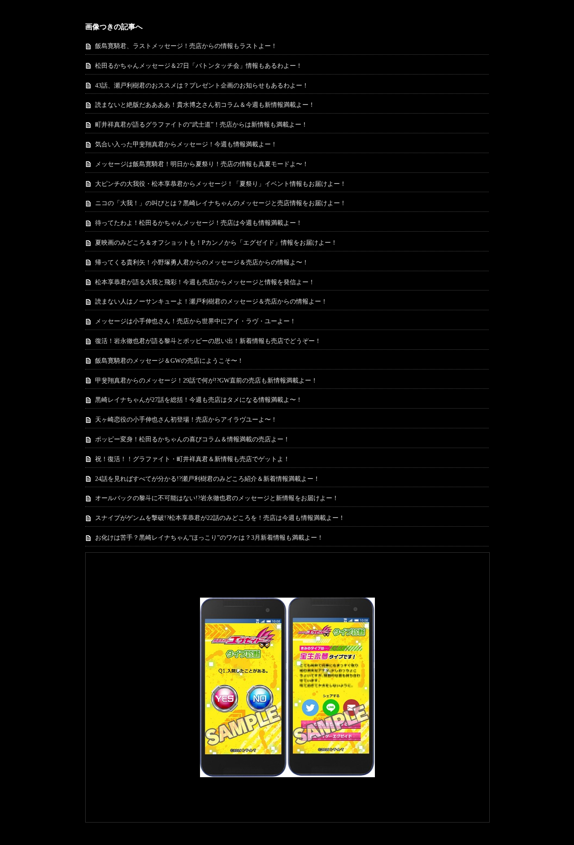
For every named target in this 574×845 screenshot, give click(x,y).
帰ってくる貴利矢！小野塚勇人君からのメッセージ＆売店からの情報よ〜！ (202, 262)
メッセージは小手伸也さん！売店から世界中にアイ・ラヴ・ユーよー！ (195, 321)
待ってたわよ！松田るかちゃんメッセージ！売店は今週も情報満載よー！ (198, 223)
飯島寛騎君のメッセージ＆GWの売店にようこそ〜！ (169, 360)
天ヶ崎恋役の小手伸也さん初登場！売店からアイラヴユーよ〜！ (186, 419)
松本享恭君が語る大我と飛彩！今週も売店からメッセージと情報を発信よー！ (205, 282)
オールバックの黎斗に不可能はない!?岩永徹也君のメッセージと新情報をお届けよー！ (217, 498)
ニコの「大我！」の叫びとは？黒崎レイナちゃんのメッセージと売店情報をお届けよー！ (220, 203)
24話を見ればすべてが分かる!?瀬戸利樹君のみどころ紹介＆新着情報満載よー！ (207, 478)
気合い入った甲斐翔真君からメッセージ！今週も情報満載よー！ (186, 144)
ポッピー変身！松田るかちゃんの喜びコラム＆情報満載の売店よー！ (192, 439)
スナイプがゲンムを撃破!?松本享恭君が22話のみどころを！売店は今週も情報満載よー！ (220, 518)
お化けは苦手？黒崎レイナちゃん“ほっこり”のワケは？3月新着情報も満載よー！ (209, 537)
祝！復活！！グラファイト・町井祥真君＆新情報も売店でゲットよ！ (192, 459)
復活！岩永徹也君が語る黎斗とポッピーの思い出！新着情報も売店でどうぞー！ (208, 341)
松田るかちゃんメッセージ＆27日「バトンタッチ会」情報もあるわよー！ (198, 65)
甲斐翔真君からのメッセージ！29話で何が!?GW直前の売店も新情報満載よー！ (206, 380)
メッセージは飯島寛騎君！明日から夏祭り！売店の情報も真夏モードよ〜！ (202, 164)
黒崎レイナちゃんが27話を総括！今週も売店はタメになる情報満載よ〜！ (198, 399)
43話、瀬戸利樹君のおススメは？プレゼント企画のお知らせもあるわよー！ (202, 85)
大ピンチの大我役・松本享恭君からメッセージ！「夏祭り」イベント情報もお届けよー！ (220, 183)
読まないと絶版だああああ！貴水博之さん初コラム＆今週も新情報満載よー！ (205, 104)
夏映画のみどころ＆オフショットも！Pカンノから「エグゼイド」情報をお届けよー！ (216, 242)
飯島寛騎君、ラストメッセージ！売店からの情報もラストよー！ (186, 46)
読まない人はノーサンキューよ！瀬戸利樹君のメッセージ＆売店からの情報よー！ (211, 301)
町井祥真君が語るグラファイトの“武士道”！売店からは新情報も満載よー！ (201, 124)
